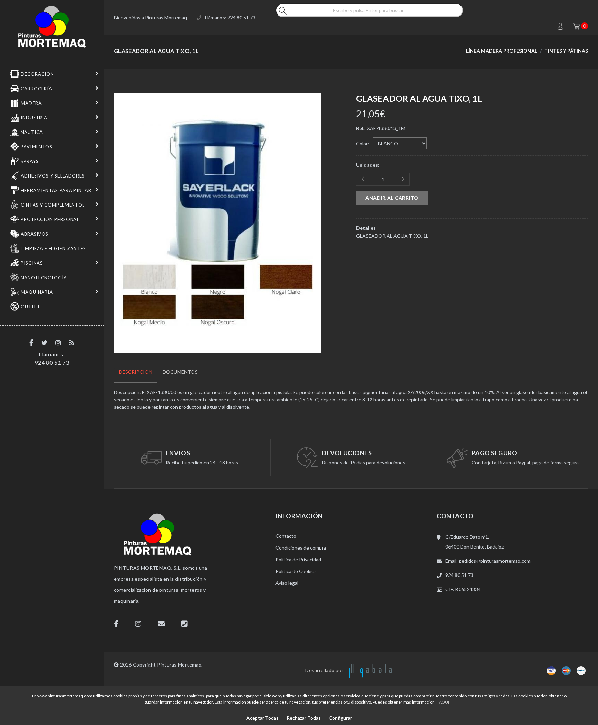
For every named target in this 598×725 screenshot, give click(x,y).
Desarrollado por (324, 670)
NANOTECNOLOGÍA (44, 277)
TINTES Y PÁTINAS (566, 51)
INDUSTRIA (34, 117)
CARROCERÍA (36, 88)
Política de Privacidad (298, 559)
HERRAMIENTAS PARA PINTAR (56, 190)
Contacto (285, 536)
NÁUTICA (32, 132)
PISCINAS (32, 263)
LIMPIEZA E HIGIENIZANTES (53, 248)
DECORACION (37, 74)
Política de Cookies (296, 571)
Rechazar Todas (304, 718)
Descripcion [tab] (135, 372)
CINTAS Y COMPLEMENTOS (53, 205)
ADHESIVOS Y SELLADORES (53, 176)
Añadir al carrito (391, 198)
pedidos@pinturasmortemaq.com (495, 561)
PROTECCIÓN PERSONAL (50, 219)
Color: (362, 143)
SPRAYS (29, 161)
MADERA (31, 103)
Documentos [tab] (180, 372)
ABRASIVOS (34, 234)
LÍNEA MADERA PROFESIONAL (501, 51)
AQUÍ (444, 702)
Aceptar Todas (262, 718)
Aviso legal (286, 583)
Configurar (340, 718)
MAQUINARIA (37, 292)
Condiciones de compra (300, 548)
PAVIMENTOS (36, 146)
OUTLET (30, 306)
